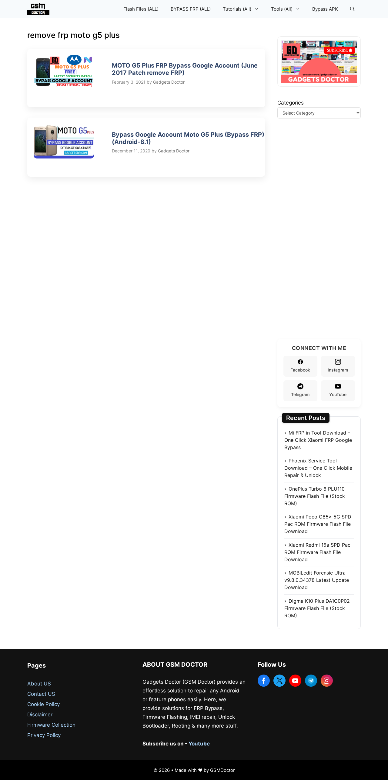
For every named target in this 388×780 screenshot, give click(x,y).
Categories (290, 103)
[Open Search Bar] (352, 9)
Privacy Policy (44, 735)
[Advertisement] (322, 236)
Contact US (41, 694)
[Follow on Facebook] (264, 681)
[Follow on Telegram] (311, 681)
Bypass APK (325, 9)
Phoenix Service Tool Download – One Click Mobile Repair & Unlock (318, 468)
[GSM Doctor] (39, 9)
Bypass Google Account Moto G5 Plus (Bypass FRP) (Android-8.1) (188, 138)
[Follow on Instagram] (327, 681)
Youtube (199, 744)
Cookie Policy (43, 704)
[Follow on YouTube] (295, 681)
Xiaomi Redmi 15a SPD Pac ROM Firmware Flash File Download (317, 552)
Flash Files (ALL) (141, 9)
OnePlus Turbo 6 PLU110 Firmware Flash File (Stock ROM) (314, 496)
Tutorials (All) (237, 9)
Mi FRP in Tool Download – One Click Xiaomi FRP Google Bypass (318, 440)
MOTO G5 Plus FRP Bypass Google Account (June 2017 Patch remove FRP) (185, 69)
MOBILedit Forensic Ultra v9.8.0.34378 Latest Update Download (316, 580)
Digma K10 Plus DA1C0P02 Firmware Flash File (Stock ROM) (317, 608)
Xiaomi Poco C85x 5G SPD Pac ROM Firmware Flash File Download (317, 524)
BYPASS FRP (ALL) (191, 9)
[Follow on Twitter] (279, 681)
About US (39, 684)
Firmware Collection (51, 725)
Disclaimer (39, 715)
